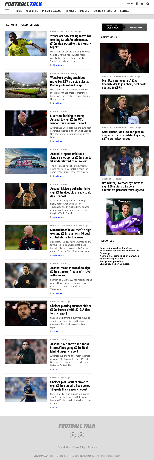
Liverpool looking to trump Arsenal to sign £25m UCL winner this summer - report (68, 119)
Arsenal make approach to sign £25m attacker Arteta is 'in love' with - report (70, 271)
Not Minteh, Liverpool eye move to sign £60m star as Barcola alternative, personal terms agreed (123, 186)
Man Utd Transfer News (63, 225)
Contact (125, 11)
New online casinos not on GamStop (119, 256)
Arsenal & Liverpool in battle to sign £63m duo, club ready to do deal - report (70, 192)
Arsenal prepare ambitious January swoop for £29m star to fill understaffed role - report (71, 157)
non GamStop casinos (111, 258)
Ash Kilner (58, 103)
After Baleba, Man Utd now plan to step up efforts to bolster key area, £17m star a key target (123, 135)
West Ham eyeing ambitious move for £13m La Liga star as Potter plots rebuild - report (69, 81)
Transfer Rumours (77, 11)
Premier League (51, 11)
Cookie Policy (63, 447)
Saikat (56, 331)
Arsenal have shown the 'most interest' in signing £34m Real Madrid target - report (69, 347)
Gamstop (105, 253)
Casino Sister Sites (105, 11)
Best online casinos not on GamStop (119, 250)
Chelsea (54, 301)
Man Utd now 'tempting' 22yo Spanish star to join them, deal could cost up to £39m (124, 84)
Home (18, 11)
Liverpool (107, 178)
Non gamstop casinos (111, 261)
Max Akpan (58, 65)
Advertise (32, 11)
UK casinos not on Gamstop (115, 264)
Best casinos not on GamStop (116, 248)
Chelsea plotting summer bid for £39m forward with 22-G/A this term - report (70, 309)
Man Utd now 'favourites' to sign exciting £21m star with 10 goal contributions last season (70, 233)
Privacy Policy (78, 447)
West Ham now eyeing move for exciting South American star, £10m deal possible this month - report (70, 41)
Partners (92, 447)
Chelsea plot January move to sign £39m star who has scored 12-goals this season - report (70, 385)
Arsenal (54, 111)
